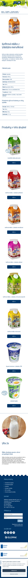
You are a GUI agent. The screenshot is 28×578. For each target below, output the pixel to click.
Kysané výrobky (14, 11)
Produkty (7, 11)
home (2, 11)
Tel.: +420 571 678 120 (9, 507)
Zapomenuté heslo (18, 525)
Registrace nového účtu (17, 524)
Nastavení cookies (14, 574)
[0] (15, 2)
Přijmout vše (14, 570)
